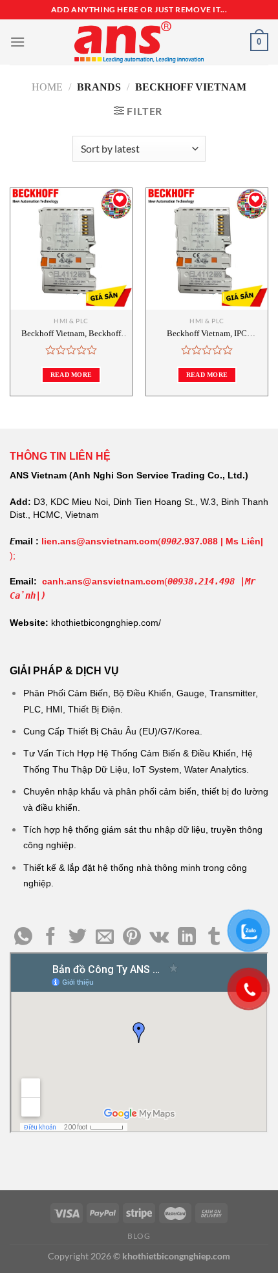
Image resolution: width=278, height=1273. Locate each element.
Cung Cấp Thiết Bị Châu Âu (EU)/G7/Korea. (112, 731)
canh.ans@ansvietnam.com (103, 581)
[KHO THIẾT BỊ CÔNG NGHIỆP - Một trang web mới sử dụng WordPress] (139, 42)
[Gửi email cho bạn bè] (105, 938)
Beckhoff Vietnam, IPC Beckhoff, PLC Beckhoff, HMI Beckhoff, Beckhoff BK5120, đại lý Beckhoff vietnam (207, 333)
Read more (71, 374)
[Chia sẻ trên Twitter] (78, 938)
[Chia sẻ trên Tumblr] (214, 938)
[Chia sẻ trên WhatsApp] (23, 938)
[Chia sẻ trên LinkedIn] (187, 938)
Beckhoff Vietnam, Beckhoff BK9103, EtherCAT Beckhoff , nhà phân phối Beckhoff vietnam (71, 333)
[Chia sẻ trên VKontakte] (159, 938)
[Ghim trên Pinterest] (132, 938)
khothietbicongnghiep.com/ (106, 622)
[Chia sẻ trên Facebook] (50, 938)
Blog (138, 1236)
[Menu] (17, 42)
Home (47, 86)
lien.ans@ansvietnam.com (99, 541)
